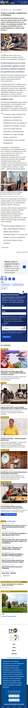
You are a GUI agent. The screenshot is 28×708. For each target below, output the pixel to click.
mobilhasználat (6, 284)
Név (3, 305)
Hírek (14, 647)
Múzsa (14, 650)
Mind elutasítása (14, 696)
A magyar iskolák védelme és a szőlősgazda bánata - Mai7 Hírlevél (12, 585)
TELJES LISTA (6, 575)
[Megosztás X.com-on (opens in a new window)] (13, 279)
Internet (4, 288)
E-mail (3, 311)
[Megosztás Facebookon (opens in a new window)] (6, 279)
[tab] (3, 521)
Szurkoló (14, 653)
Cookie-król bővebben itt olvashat (14, 704)
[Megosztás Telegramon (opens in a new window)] (9, 279)
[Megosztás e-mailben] (2, 279)
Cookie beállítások (14, 692)
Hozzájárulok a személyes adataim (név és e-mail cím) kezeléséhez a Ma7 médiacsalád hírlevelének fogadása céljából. (14, 320)
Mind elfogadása (14, 700)
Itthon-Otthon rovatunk (9, 616)
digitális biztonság (18, 284)
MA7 (14, 644)
